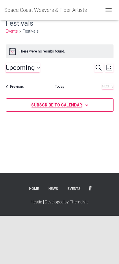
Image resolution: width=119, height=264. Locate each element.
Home (34, 189)
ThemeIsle (79, 202)
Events (12, 31)
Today (59, 87)
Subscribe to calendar (56, 105)
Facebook (90, 188)
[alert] (60, 51)
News (53, 189)
